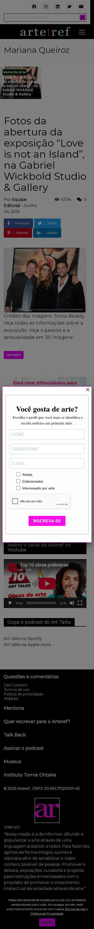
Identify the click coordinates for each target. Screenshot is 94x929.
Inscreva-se (47, 521)
